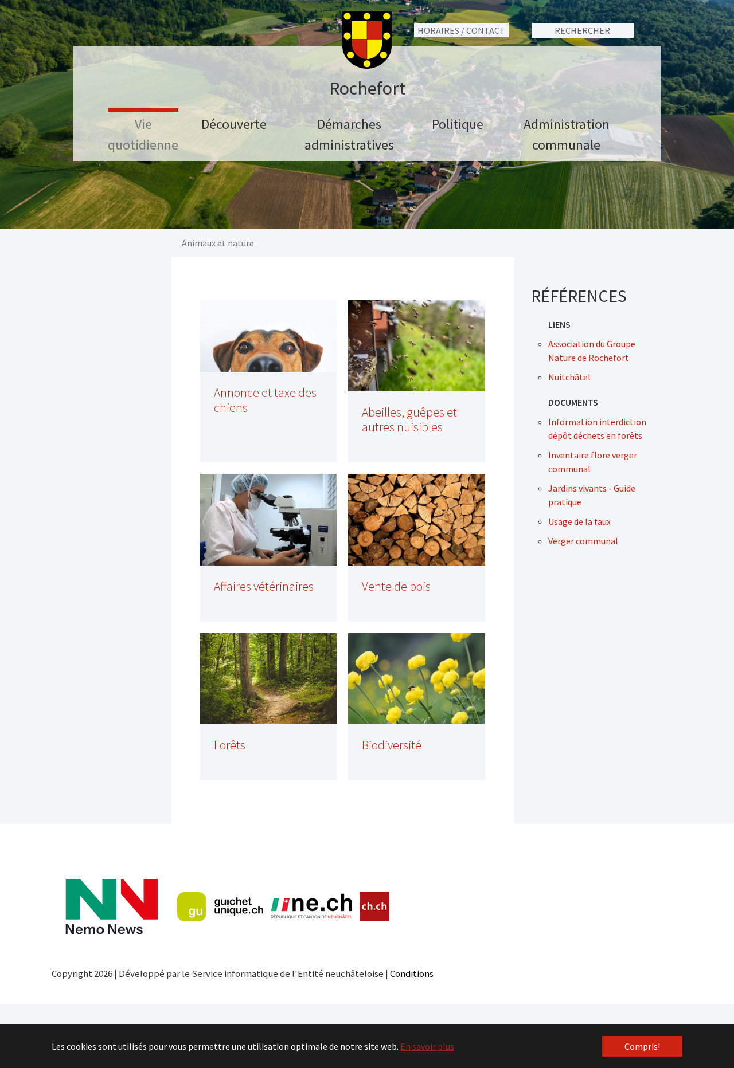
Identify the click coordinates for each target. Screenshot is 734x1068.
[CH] (375, 906)
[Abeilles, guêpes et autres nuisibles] (416, 345)
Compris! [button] (642, 1046)
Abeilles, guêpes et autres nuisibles (409, 420)
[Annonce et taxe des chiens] (268, 336)
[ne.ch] (311, 907)
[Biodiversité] (416, 678)
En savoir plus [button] (427, 1046)
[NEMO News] (111, 907)
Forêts (229, 745)
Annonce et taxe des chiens (265, 400)
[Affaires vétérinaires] (268, 519)
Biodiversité (391, 745)
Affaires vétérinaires (264, 586)
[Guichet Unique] (220, 906)
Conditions (412, 973)
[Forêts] (268, 678)
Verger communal (583, 541)
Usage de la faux (579, 521)
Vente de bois (396, 586)
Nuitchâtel (569, 377)
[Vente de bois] (416, 519)
